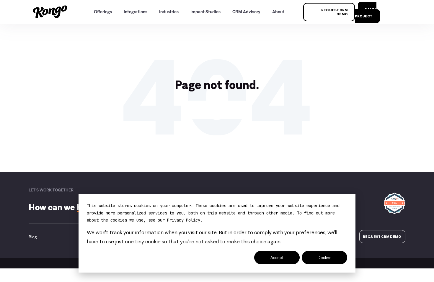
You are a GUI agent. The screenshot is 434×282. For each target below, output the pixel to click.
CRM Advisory (246, 11)
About (278, 11)
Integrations (135, 11)
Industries (169, 11)
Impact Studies (205, 11)
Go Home (217, 109)
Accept (276, 257)
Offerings (103, 11)
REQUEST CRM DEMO (334, 12)
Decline (325, 257)
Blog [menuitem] (33, 237)
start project (365, 12)
